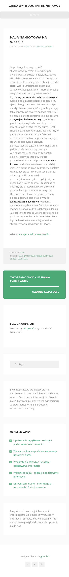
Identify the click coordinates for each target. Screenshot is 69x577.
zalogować (28, 328)
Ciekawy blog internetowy (35, 6)
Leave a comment (44, 47)
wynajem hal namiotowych (34, 234)
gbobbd (45, 556)
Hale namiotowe (26, 256)
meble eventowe (44, 256)
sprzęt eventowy (19, 259)
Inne (22, 253)
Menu (34, 16)
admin (27, 47)
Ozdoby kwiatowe (45, 291)
